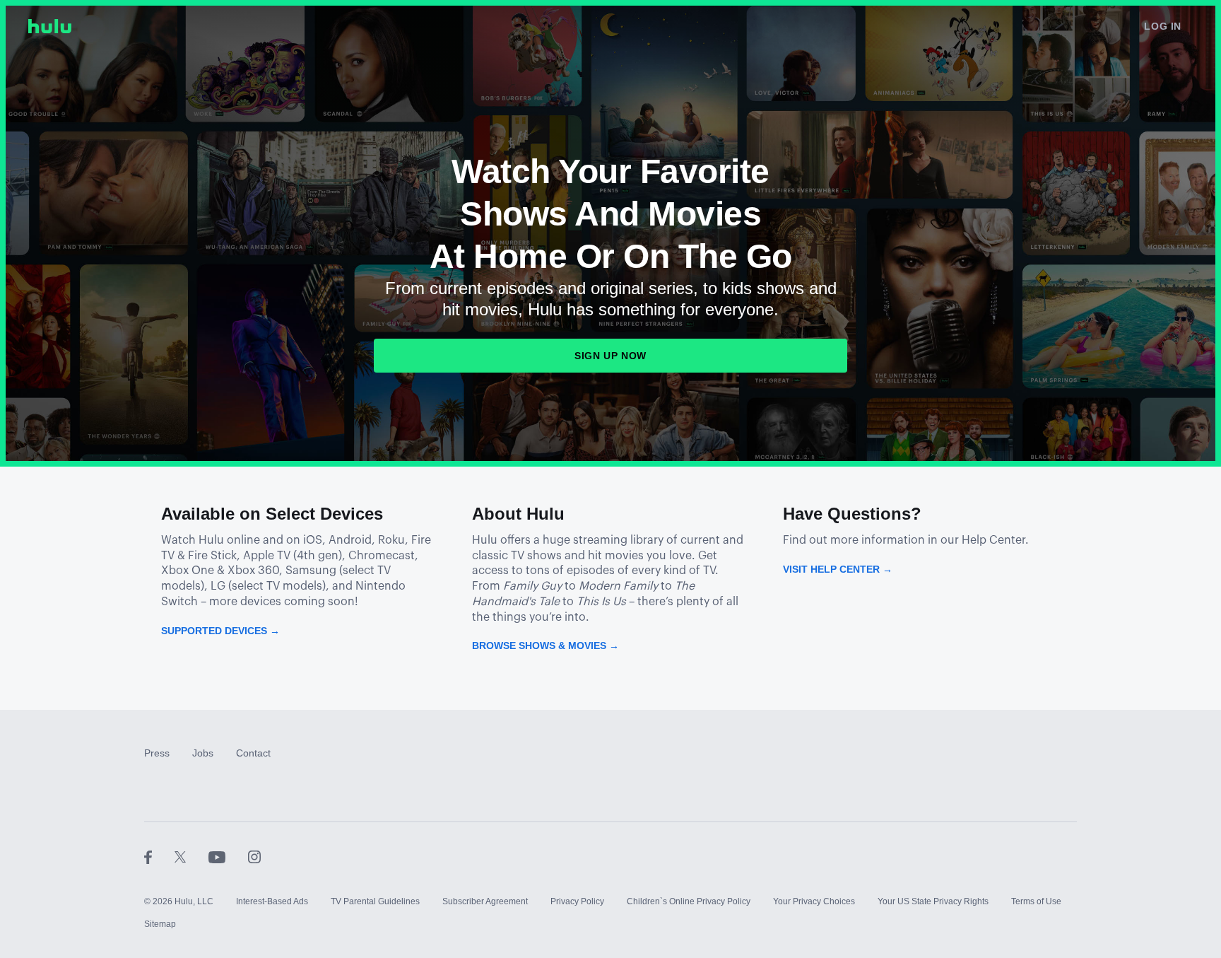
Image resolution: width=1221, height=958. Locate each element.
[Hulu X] (191, 856)
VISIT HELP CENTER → (837, 569)
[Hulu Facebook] (159, 856)
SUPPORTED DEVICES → (220, 630)
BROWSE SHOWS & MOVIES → (545, 645)
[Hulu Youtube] (228, 856)
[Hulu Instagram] (254, 856)
